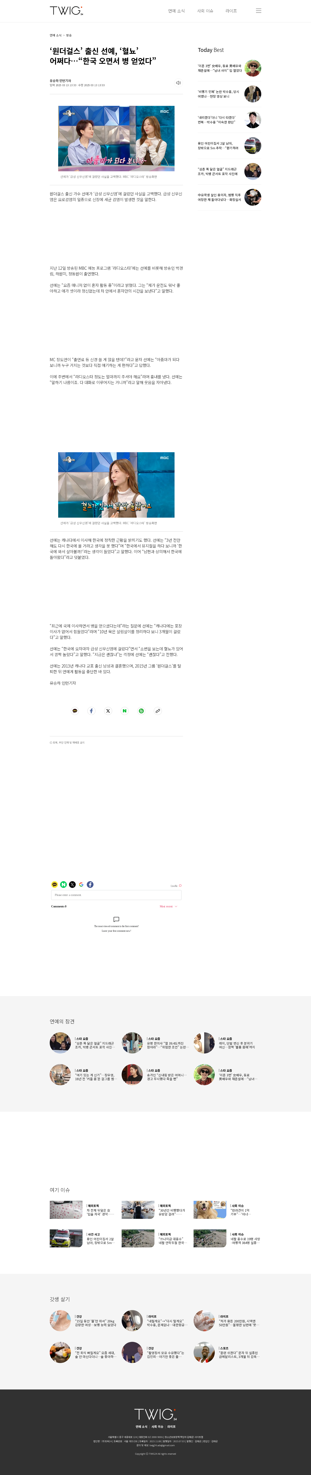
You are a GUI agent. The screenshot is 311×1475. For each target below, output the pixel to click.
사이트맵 (199, 1437)
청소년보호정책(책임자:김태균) (179, 1437)
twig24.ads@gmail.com (162, 1445)
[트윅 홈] (66, 10)
